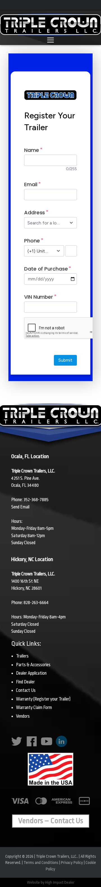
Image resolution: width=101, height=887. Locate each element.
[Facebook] (33, 745)
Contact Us (26, 690)
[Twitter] (18, 745)
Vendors (23, 716)
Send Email (20, 507)
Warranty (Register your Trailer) (43, 699)
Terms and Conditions (41, 862)
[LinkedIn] (62, 745)
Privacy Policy (72, 862)
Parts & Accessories (33, 664)
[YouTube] (47, 745)
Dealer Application (31, 673)
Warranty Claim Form (34, 707)
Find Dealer (25, 682)
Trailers (22, 656)
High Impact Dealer (59, 882)
